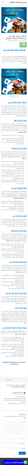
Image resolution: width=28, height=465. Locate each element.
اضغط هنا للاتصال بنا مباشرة (14, 462)
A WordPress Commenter (18, 392)
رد (2, 406)
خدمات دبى (19, 40)
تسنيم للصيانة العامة (18, 2)
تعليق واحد (25, 40)
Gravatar (24, 403)
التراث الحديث (24, 112)
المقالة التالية (8, 379)
